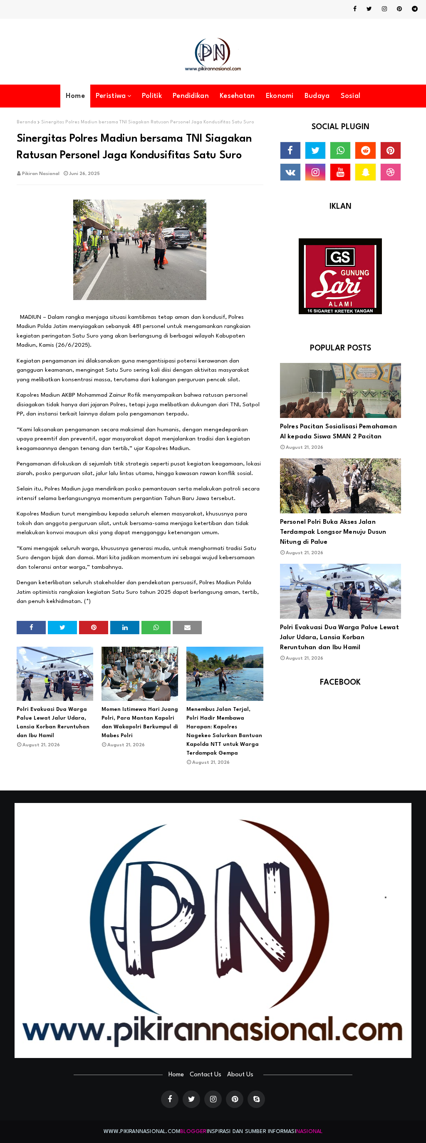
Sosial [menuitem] (351, 96)
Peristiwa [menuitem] (111, 96)
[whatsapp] (340, 150)
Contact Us (205, 1075)
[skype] (256, 1099)
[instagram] (384, 9)
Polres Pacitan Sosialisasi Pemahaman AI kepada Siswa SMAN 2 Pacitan (338, 432)
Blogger (193, 1131)
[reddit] (365, 150)
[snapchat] (365, 172)
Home (176, 1075)
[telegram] (413, 9)
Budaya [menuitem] (317, 96)
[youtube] (340, 172)
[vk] (290, 172)
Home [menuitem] (75, 96)
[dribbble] (390, 172)
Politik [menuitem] (152, 96)
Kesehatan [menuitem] (237, 96)
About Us (240, 1075)
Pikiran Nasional (40, 174)
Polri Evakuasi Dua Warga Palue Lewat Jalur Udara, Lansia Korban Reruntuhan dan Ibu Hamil (53, 722)
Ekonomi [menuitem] (280, 96)
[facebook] (354, 9)
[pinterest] (399, 9)
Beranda (26, 122)
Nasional (309, 1131)
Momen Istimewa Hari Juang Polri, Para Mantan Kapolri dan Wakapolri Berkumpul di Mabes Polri (140, 722)
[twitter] (369, 9)
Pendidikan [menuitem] (191, 96)
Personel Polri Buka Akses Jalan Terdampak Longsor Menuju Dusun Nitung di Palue (333, 532)
